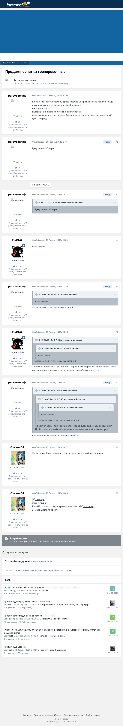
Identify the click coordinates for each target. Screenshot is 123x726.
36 (18, 122)
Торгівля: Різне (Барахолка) (53, 83)
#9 (117, 493)
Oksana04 (17, 447)
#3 (117, 194)
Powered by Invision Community (61, 721)
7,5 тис (18, 473)
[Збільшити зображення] (38, 499)
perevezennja (28, 80)
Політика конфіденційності (47, 715)
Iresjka (11, 650)
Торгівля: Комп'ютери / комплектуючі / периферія (66, 604)
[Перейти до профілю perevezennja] (8, 82)
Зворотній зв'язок (73, 715)
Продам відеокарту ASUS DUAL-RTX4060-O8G (27, 601)
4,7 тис (19, 266)
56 (75, 587)
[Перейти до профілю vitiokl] (113, 631)
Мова (26, 715)
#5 (117, 286)
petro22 (11, 619)
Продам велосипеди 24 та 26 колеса (23, 616)
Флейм (44, 590)
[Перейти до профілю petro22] (112, 617)
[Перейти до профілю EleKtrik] (18, 250)
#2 (117, 142)
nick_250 (12, 604)
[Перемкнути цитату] (36, 202)
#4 (117, 240)
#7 (117, 382)
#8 (117, 447)
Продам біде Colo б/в (15, 647)
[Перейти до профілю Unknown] (112, 588)
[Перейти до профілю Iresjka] (112, 648)
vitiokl (10, 636)
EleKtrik (17, 240)
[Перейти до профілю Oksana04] (18, 458)
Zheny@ (11, 590)
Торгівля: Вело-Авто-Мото (54, 619)
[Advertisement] (61, 31)
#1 (117, 95)
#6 (117, 332)
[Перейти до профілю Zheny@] (112, 603)
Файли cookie (93, 715)
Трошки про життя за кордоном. (28, 587)
